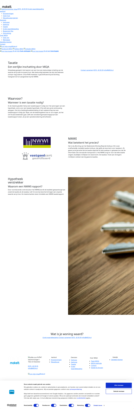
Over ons (6, 38)
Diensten (3, 20)
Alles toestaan (118, 385)
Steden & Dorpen (97, 368)
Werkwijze (6, 40)
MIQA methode (96, 363)
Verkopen (6, 22)
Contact (2, 44)
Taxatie (5, 27)
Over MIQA (4, 35)
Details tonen (98, 405)
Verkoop (74, 360)
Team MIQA (95, 361)
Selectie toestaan (118, 391)
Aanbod (2, 11)
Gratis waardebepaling (36, 9)
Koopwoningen (8, 14)
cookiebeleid (81, 398)
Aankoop (6, 25)
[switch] (53, 405)
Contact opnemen (87, 70)
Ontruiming (7, 33)
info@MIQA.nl (108, 70)
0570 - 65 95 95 (98, 70)
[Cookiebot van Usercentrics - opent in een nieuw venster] (12, 405)
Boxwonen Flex (8, 31)
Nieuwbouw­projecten (10, 18)
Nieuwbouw (55, 362)
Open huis (6, 16)
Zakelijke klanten (6, 42)
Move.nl (14, 46)
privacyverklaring (76, 389)
